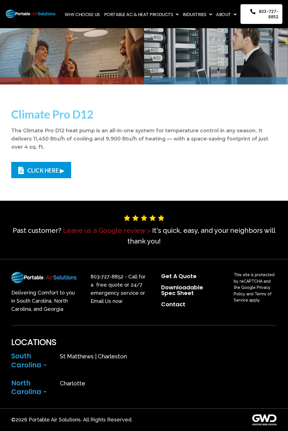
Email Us (101, 301)
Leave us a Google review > (106, 230)
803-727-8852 (107, 277)
